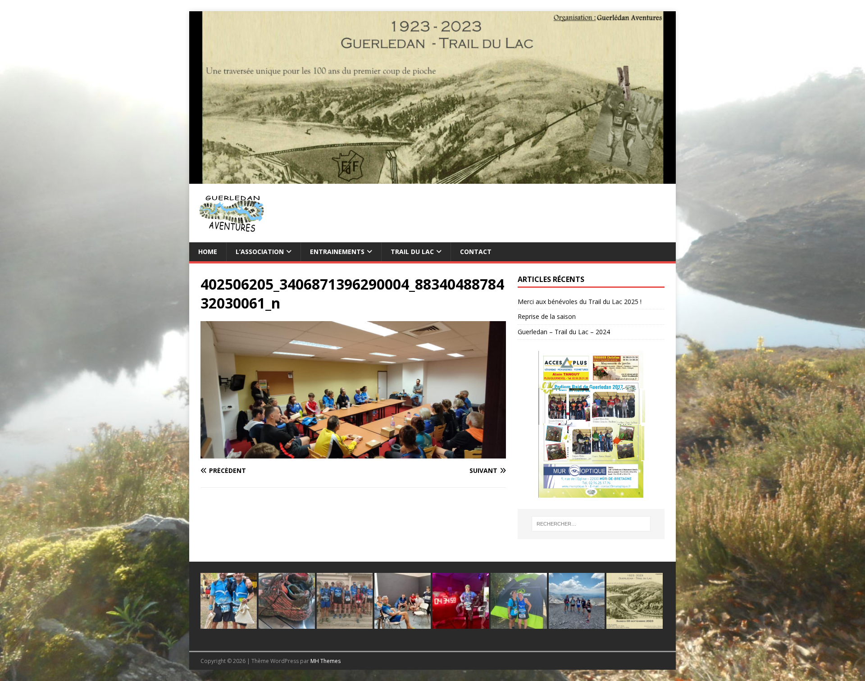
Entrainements (337, 251)
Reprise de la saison (547, 316)
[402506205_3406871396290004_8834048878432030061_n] (353, 453)
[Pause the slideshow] (637, 424)
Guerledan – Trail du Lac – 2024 (564, 331)
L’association (260, 251)
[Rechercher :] (591, 523)
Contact (476, 251)
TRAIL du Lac (412, 251)
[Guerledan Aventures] (432, 178)
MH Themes (325, 661)
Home (207, 251)
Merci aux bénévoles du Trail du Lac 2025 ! (580, 301)
